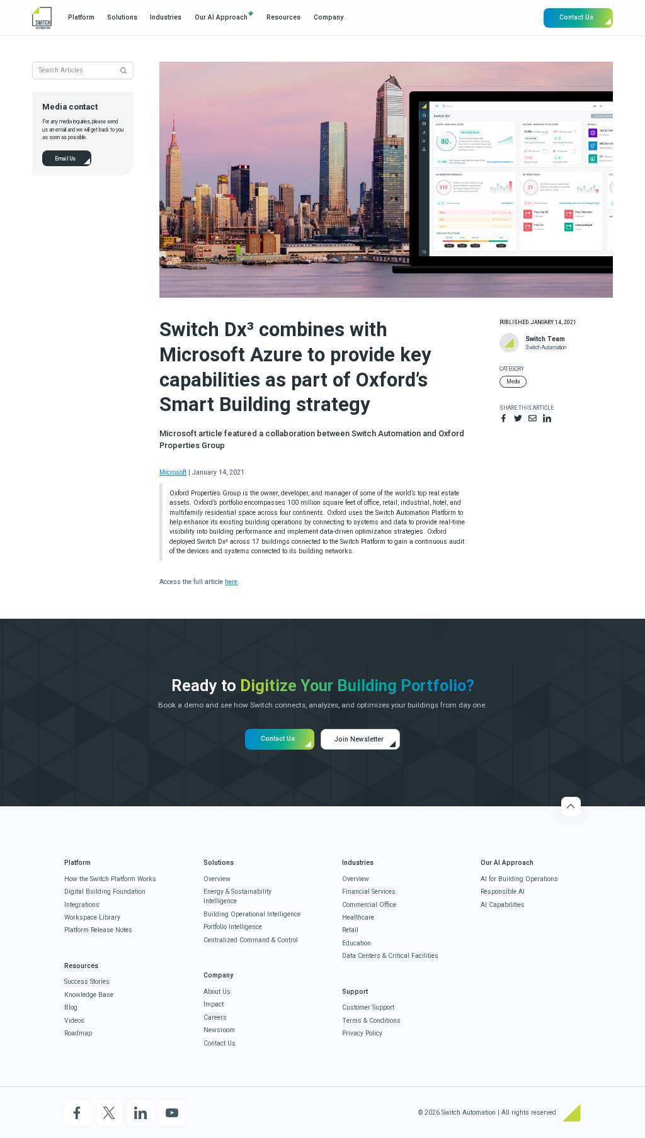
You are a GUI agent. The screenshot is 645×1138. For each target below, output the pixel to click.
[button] (80, 17)
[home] (42, 18)
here (231, 582)
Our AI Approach (221, 17)
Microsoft (172, 472)
